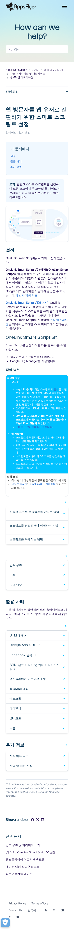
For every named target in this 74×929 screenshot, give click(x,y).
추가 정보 (16, 167)
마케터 (35, 69)
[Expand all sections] (65, 501)
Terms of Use (39, 903)
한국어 (32, 910)
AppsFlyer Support (16, 69)
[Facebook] (32, 820)
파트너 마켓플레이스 (19, 874)
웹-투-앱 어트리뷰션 (21, 77)
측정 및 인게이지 (53, 69)
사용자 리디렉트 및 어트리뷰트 (27, 73)
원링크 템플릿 (19, 483)
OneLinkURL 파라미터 (43, 483)
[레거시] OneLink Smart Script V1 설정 (31, 852)
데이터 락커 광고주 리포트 (23, 866)
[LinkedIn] (42, 820)
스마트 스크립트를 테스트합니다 (34, 426)
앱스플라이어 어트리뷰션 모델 (25, 859)
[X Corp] (37, 820)
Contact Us (15, 910)
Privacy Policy (17, 903)
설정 (13, 156)
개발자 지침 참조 (26, 295)
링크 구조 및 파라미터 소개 (23, 845)
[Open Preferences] (5, 922)
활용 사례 (16, 161)
